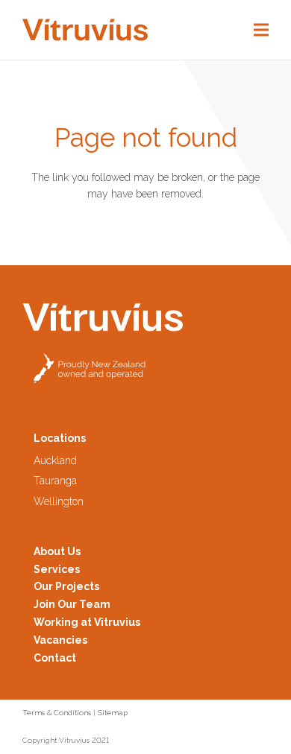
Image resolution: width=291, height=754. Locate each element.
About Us (57, 551)
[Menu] (261, 29)
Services (57, 569)
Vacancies (60, 640)
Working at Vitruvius (87, 622)
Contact (55, 658)
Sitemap (113, 713)
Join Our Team (72, 604)
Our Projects (66, 586)
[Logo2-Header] (85, 30)
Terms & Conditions (56, 713)
